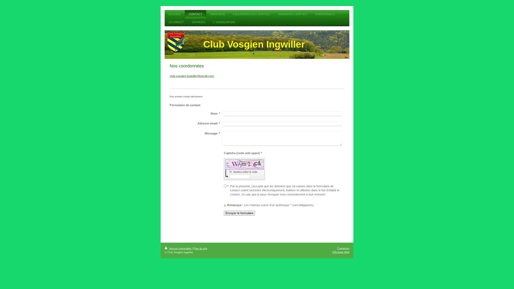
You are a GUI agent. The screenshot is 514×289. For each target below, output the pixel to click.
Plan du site (200, 248)
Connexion (343, 248)
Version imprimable (180, 248)
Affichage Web (340, 252)
